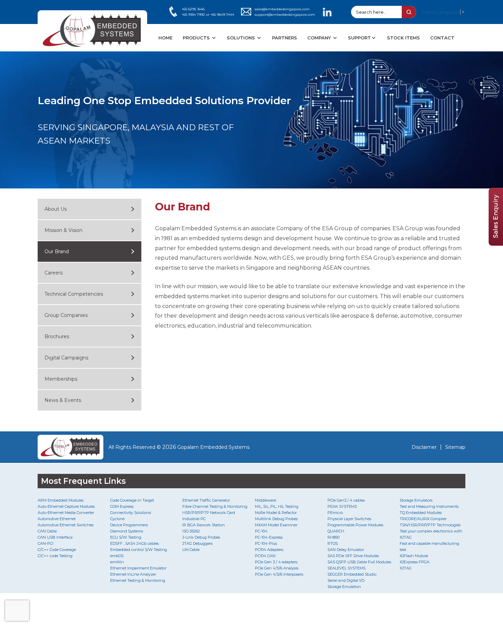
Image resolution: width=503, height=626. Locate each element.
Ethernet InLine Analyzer (133, 574)
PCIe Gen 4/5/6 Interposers (279, 574)
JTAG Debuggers (197, 543)
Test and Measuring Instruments (429, 506)
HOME (165, 37)
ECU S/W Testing (125, 537)
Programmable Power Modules (355, 525)
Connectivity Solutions (130, 512)
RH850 (333, 537)
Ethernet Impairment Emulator (138, 568)
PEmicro (335, 512)
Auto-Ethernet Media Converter (66, 512)
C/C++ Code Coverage (57, 549)
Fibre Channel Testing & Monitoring (214, 506)
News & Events (62, 400)
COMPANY (319, 37)
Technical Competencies (73, 294)
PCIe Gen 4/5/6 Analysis (276, 568)
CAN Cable (47, 531)
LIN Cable (190, 549)
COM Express (121, 506)
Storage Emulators (416, 500)
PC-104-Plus (266, 543)
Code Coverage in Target (132, 500)
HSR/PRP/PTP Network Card (208, 512)
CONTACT (442, 37)
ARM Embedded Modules (60, 500)
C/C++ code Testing (55, 555)
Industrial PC (194, 518)
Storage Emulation (344, 586)
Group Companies (66, 315)
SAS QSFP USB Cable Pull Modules (359, 562)
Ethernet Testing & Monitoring (137, 580)
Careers (53, 273)
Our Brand (56, 251)
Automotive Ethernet (57, 518)
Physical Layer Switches (349, 518)
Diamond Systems (126, 531)
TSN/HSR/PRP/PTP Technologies (430, 525)
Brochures (56, 336)
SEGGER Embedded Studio (351, 574)
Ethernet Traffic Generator (206, 500)
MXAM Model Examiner (276, 525)
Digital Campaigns (66, 358)
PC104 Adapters (269, 549)
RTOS (332, 543)
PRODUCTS (197, 37)
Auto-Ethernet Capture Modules (66, 506)
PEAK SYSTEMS (342, 506)
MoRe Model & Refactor (276, 512)
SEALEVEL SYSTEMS (346, 568)
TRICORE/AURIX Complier (423, 518)
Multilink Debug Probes (276, 518)
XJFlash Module (414, 555)
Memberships (60, 379)
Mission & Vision (63, 230)
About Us (55, 209)
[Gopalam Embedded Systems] (70, 447)
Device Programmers (129, 525)
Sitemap (455, 447)
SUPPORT (359, 37)
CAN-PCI (45, 543)
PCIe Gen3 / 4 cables (346, 500)
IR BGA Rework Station (203, 525)
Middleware (265, 500)
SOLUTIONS (241, 37)
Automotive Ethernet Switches (65, 525)
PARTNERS (284, 37)
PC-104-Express (269, 537)
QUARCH (335, 531)
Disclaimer (424, 447)
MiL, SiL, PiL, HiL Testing (276, 506)
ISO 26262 (191, 531)
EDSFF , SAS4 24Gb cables (134, 543)
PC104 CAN (265, 555)
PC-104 (261, 531)
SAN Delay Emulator (345, 549)
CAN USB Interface (55, 537)
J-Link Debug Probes (201, 537)
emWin (117, 562)
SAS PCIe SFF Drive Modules (353, 555)
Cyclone (117, 518)
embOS (117, 555)
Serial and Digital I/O (345, 580)
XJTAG (406, 568)
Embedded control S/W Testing (138, 549)
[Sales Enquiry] (496, 244)
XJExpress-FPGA (414, 562)
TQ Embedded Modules (421, 512)
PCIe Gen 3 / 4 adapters (276, 562)
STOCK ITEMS (403, 37)
